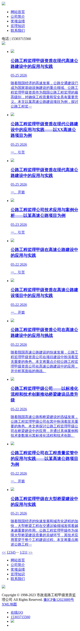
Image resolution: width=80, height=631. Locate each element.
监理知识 (18, 26)
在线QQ (17, 612)
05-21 (15, 513)
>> (30, 552)
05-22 (15, 264)
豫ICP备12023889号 (59, 600)
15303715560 (20, 617)
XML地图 (9, 604)
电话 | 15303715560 (16, 39)
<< (4, 552)
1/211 (24, 552)
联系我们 (18, 30)
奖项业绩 (18, 21)
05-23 (15, 224)
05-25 (15, 75)
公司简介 (18, 16)
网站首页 (18, 12)
